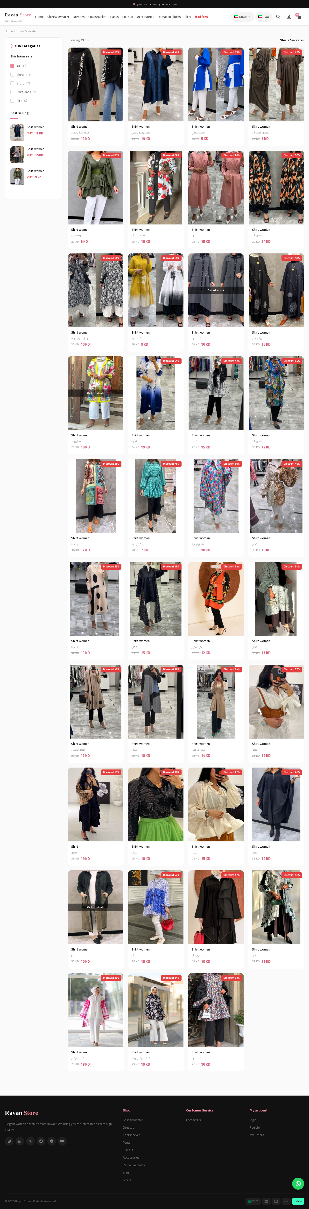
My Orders (257, 1135)
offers (202, 17)
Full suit (127, 17)
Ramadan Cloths (169, 17)
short (23, 83)
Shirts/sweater (58, 17)
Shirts (23, 74)
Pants (114, 17)
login (253, 1120)
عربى (266, 17)
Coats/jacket (97, 17)
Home (39, 17)
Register (255, 1127)
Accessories (145, 17)
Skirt (187, 17)
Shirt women (35, 126)
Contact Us (193, 1120)
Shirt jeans (25, 92)
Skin (21, 100)
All (21, 66)
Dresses (79, 17)
